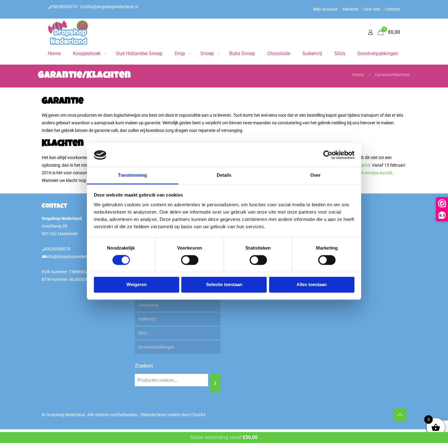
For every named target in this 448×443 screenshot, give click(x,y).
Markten (350, 9)
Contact (392, 9)
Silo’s (142, 333)
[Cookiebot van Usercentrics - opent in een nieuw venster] (327, 155)
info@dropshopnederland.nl (111, 6)
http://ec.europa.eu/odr (370, 172)
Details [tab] (224, 175)
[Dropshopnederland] (68, 32)
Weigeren (136, 284)
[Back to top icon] (399, 414)
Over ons (371, 9)
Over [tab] (315, 175)
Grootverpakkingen (156, 347)
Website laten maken (160, 414)
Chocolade (148, 305)
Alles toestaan (312, 284)
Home (358, 74)
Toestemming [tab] (132, 175)
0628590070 (65, 6)
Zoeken (144, 366)
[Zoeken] (215, 383)
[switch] (189, 260)
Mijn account (325, 9)
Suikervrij (146, 319)
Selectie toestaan (224, 284)
